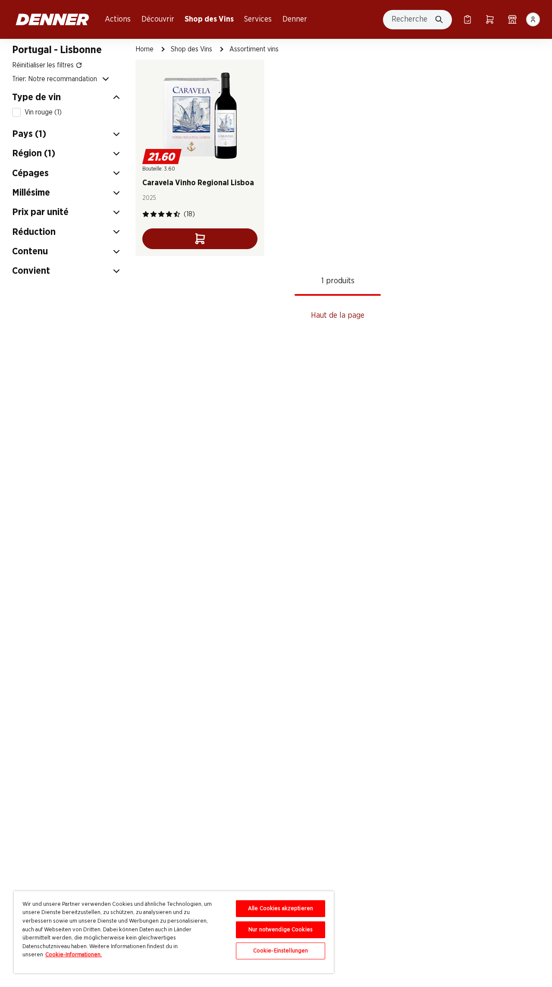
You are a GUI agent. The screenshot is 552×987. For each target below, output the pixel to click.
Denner (294, 19)
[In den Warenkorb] (199, 238)
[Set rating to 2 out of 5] (153, 214)
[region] (174, 932)
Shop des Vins (209, 19)
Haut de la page (337, 316)
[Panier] (490, 19)
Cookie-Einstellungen (280, 951)
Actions (118, 19)
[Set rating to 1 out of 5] (145, 214)
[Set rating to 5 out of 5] (176, 214)
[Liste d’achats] (467, 19)
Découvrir (157, 19)
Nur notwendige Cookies (280, 930)
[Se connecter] (533, 19)
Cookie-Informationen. (73, 955)
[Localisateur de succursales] (512, 19)
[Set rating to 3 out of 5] (161, 214)
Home (144, 49)
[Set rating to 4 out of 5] (169, 214)
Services (258, 19)
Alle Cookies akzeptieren (280, 908)
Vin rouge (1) (43, 112)
